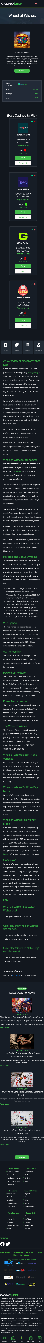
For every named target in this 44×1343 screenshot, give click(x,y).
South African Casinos (14, 1181)
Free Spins (13, 1341)
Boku (26, 1200)
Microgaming (33, 372)
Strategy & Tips (38, 350)
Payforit (27, 1194)
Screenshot (27, 350)
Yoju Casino (10, 1200)
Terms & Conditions (33, 1252)
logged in (16, 975)
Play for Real (22, 71)
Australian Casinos (13, 1172)
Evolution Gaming (12, 1225)
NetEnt (9, 1228)
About (15, 1255)
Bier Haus (28, 1228)
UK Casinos (10, 1184)
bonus (5, 854)
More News (22, 1157)
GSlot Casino (23, 243)
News (40, 1341)
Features (17, 350)
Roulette (27, 1178)
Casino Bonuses (30, 1341)
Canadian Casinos (12, 1175)
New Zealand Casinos (14, 1178)
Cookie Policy (17, 1252)
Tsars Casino (23, 189)
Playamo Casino (23, 134)
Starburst (28, 1216)
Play (22, 158)
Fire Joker (28, 1222)
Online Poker (29, 1172)
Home (21, 1341)
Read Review (23, 153)
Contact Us (5, 1252)
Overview (6, 350)
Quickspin (10, 1222)
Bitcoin (27, 1203)
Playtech (10, 1216)
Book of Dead (29, 1225)
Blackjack (28, 1175)
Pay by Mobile (29, 1206)
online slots (16, 471)
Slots (26, 1181)
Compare (22, 163)
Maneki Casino (23, 297)
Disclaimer (24, 1255)
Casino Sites (4, 1341)
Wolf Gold (28, 1219)
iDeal (26, 1197)
